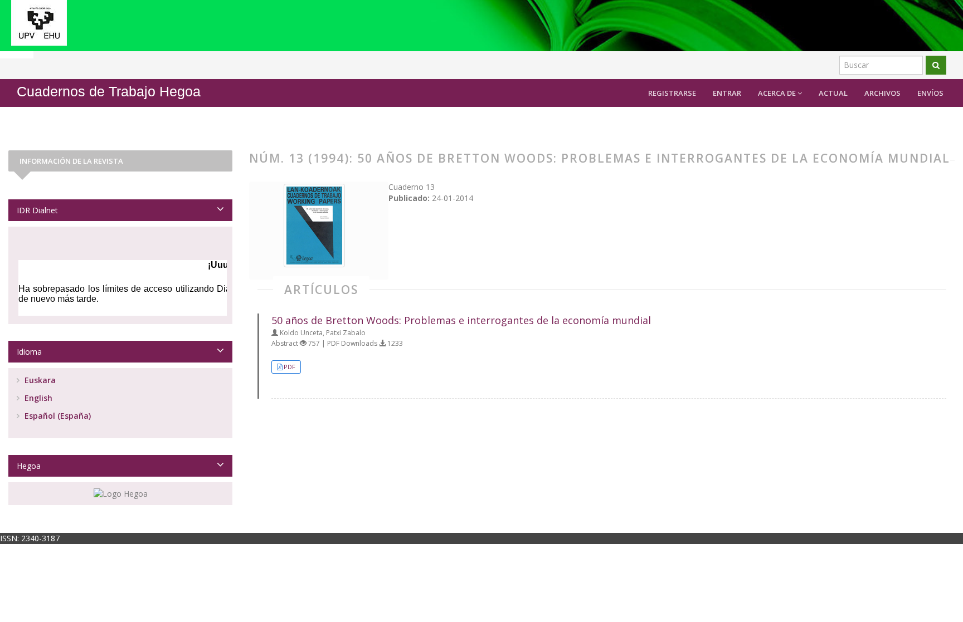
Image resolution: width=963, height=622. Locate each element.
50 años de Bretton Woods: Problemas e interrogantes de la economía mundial (461, 320)
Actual (833, 93)
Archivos (882, 93)
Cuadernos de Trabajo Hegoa (109, 91)
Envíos (930, 93)
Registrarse (672, 93)
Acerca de (777, 93)
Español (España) (56, 415)
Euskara (39, 380)
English (37, 398)
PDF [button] (289, 367)
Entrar (727, 93)
